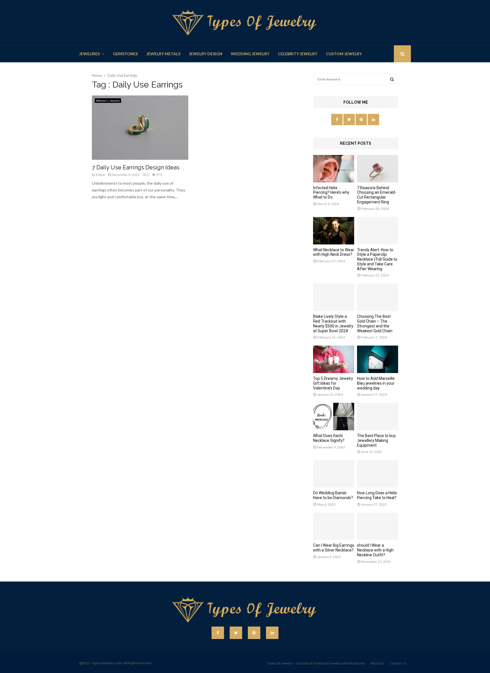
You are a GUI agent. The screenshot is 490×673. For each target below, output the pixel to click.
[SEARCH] (392, 79)
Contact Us (398, 663)
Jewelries (89, 53)
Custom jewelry (344, 53)
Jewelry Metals (163, 53)
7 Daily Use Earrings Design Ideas (135, 167)
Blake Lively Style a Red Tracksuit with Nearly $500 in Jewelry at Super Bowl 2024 (333, 323)
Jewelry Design (205, 53)
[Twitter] (236, 633)
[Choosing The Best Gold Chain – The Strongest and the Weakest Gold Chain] (377, 297)
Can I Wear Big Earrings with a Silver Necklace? (333, 547)
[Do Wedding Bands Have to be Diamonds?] (333, 473)
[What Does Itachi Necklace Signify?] (333, 416)
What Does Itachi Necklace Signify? (329, 438)
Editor (100, 174)
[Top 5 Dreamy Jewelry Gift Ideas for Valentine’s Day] (333, 359)
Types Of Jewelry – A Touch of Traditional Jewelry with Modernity (316, 663)
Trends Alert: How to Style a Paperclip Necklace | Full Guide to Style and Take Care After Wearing (377, 259)
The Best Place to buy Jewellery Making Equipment (376, 440)
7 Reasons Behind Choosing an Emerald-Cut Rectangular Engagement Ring (376, 195)
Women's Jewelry (108, 100)
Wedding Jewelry (250, 53)
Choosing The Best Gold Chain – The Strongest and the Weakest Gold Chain (374, 323)
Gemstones (125, 53)
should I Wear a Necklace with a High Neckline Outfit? (375, 550)
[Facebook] (218, 633)
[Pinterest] (254, 633)
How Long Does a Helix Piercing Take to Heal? (377, 495)
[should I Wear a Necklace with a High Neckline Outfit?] (377, 526)
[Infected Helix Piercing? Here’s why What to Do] (333, 168)
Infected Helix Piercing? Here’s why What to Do (331, 193)
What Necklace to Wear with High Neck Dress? (333, 252)
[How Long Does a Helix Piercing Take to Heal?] (377, 473)
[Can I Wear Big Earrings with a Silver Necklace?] (333, 526)
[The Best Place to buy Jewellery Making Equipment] (377, 416)
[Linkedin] (272, 633)
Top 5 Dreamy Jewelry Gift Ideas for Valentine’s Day (333, 383)
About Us (377, 663)
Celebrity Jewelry (297, 53)
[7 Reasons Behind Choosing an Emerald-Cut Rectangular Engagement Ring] (377, 168)
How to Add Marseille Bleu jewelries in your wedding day (376, 383)
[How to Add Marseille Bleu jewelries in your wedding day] (377, 359)
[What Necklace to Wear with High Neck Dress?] (333, 230)
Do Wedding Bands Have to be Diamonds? (333, 495)
